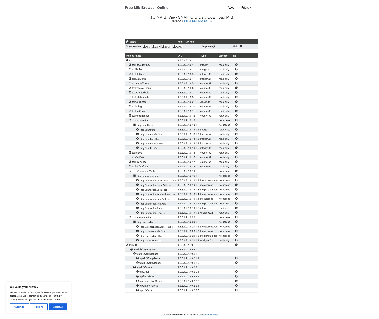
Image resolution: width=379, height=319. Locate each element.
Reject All (38, 306)
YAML (179, 46)
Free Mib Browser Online (146, 7)
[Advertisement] (193, 31)
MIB (148, 46)
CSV (157, 46)
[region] (38, 297)
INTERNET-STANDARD (198, 21)
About (231, 7)
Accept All (58, 306)
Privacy (246, 7)
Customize (19, 306)
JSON (168, 46)
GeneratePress (210, 314)
